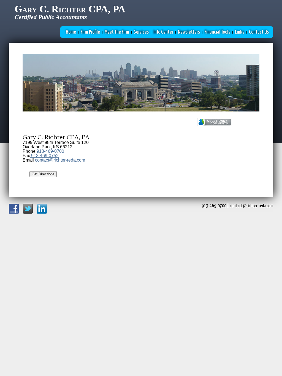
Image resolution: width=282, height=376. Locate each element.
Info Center (163, 32)
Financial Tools (217, 32)
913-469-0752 (44, 155)
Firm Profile (90, 32)
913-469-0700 (50, 151)
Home (71, 32)
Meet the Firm (117, 32)
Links (239, 32)
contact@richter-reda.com (60, 160)
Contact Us (259, 32)
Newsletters (189, 32)
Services (141, 32)
